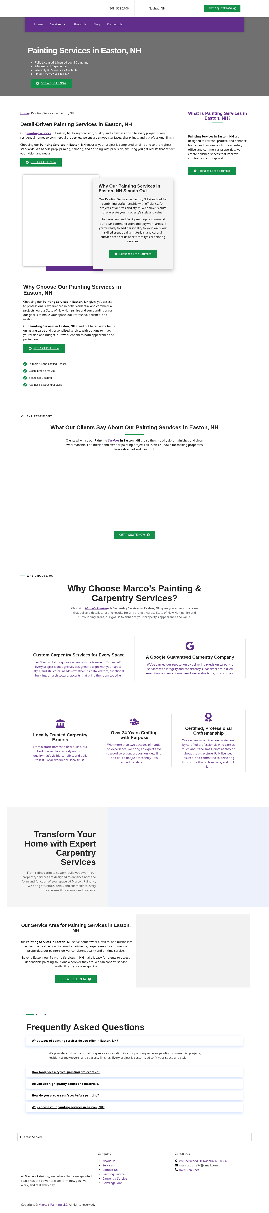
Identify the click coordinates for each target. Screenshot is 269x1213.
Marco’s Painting (97, 608)
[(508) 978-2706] (103, 8)
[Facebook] (57, 1192)
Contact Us (114, 24)
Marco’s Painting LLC (53, 1205)
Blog (97, 24)
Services (55, 24)
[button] (134, 1041)
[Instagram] (57, 1196)
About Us (79, 24)
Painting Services (39, 133)
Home (38, 24)
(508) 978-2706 (119, 8)
